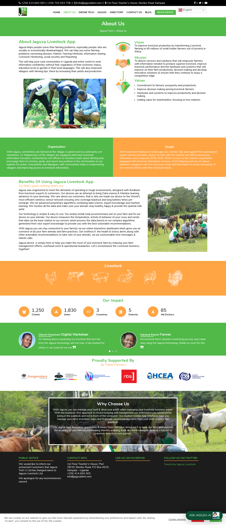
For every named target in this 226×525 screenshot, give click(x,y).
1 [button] (110, 351)
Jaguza (102, 12)
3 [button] (116, 351)
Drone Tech (86, 12)
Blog (148, 12)
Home (56, 12)
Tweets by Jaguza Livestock (180, 464)
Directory (116, 12)
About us (69, 12)
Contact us (134, 12)
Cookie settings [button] (177, 519)
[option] (62, 342)
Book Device (165, 12)
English (187, 9)
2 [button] (113, 351)
